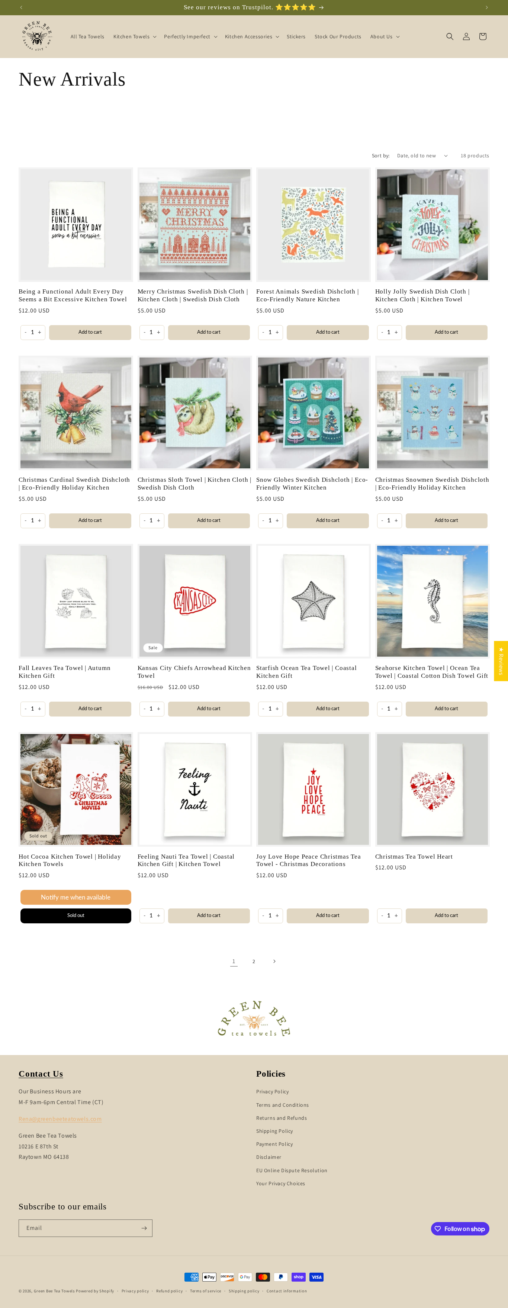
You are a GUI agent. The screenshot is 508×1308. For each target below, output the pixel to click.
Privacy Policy (272, 1091)
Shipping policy (244, 1290)
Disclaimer (269, 1157)
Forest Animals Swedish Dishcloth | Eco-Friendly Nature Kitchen (307, 295)
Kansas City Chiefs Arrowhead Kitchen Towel (194, 671)
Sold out (75, 915)
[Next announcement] (487, 7)
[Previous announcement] (21, 7)
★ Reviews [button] (501, 661)
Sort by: (381, 155)
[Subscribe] (144, 1228)
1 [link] (233, 961)
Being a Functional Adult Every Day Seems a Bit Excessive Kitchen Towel (73, 295)
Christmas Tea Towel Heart (414, 856)
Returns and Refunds (281, 1118)
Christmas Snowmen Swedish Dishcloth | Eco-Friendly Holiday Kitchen (432, 483)
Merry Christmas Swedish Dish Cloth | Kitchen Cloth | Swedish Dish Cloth (193, 295)
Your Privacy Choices (280, 1183)
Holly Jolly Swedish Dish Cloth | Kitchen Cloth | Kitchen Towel (422, 295)
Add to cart (90, 332)
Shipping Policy (274, 1131)
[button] (134, 36)
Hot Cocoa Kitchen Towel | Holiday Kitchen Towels (70, 860)
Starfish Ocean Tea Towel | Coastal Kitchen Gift (306, 671)
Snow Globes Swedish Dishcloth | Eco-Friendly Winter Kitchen (312, 483)
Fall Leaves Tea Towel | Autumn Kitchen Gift (64, 671)
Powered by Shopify (95, 1290)
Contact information (287, 1290)
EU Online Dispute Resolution (292, 1170)
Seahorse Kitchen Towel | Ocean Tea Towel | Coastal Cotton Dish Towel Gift (432, 671)
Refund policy (169, 1290)
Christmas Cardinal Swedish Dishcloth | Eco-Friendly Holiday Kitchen (74, 483)
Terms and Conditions (282, 1105)
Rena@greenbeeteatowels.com (60, 1119)
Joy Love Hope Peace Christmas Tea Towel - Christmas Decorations (308, 860)
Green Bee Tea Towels (54, 1290)
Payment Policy (274, 1144)
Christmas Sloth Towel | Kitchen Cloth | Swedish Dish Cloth (194, 483)
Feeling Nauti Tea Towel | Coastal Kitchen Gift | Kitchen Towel (186, 860)
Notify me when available (75, 897)
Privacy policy (135, 1290)
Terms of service (205, 1290)
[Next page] (274, 961)
